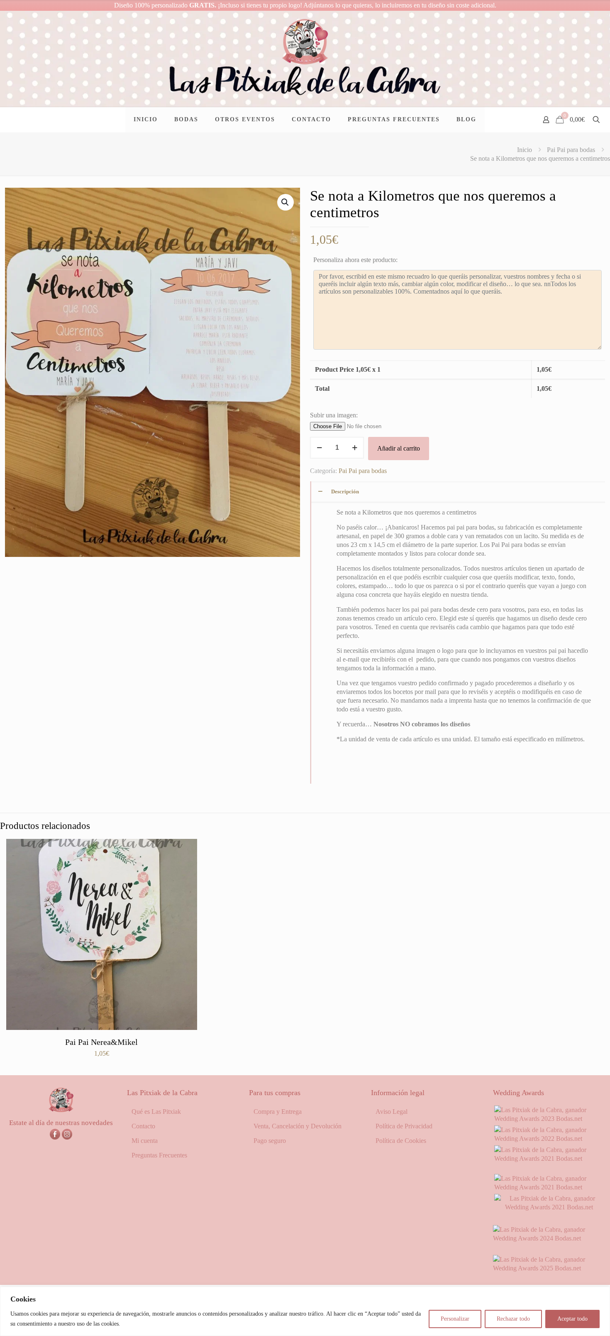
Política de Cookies (401, 1140)
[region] (305, 1311)
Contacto (143, 1126)
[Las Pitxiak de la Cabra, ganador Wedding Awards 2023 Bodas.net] (549, 1118)
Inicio (524, 149)
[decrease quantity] (319, 447)
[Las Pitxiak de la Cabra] (305, 59)
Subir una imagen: (334, 415)
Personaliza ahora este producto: (355, 259)
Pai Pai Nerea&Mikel (101, 1042)
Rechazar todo (513, 1319)
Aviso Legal (391, 1111)
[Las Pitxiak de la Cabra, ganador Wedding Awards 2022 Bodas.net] (549, 1138)
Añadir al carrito (398, 448)
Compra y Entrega (278, 1111)
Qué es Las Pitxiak (156, 1111)
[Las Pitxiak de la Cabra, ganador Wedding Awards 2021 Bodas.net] (549, 1158)
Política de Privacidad (404, 1126)
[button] (285, 202)
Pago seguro (270, 1140)
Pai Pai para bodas (571, 149)
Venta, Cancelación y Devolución (298, 1126)
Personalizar (455, 1319)
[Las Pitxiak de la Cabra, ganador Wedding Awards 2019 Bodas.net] (549, 1207)
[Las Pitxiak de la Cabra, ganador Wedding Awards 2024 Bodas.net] (549, 1238)
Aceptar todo (572, 1319)
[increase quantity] (354, 447)
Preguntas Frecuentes (159, 1155)
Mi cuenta (145, 1140)
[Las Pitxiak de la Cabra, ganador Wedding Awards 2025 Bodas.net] (549, 1268)
